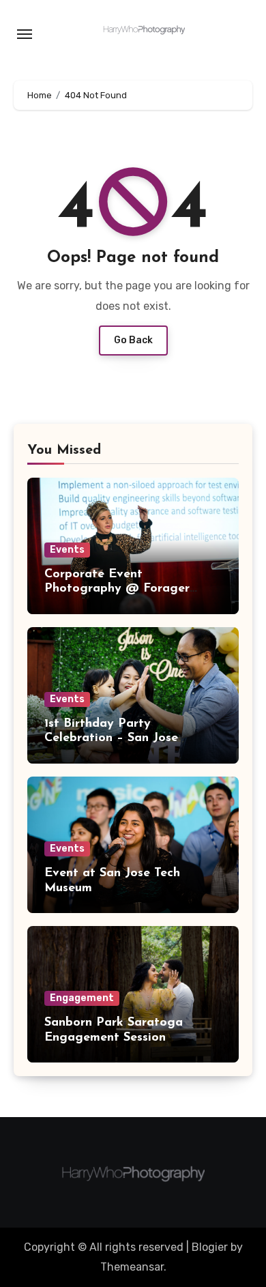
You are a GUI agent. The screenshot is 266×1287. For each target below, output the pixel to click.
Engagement (82, 998)
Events (67, 549)
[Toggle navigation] (24, 34)
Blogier (210, 1247)
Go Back (133, 340)
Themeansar (132, 1266)
